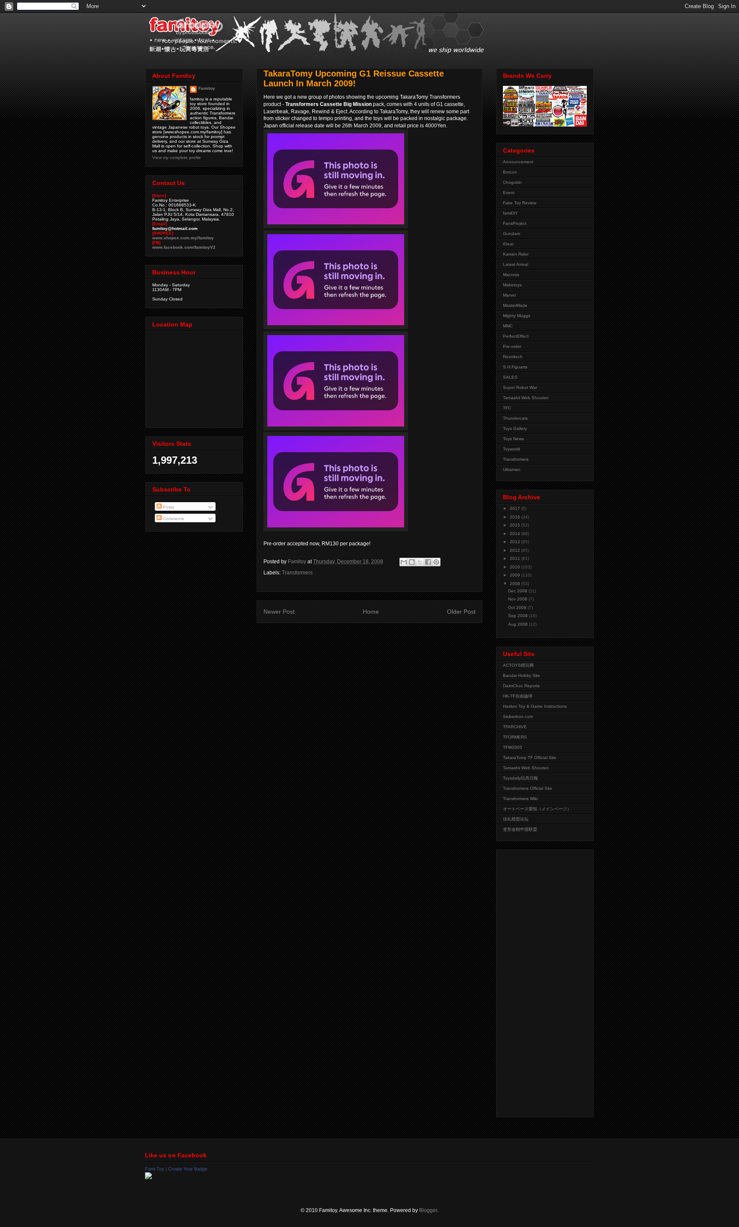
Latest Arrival (515, 264)
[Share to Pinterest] (436, 562)
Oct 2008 (518, 607)
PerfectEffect (516, 336)
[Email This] (403, 562)
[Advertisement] (537, 981)
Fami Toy (154, 1168)
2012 (515, 550)
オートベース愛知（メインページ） (537, 808)
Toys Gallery (515, 428)
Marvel (509, 295)
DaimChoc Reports (521, 685)
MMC (508, 326)
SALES (510, 377)
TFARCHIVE (515, 726)
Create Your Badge (187, 1168)
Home (371, 611)
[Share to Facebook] (428, 562)
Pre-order (512, 346)
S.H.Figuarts (515, 367)
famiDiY (510, 213)
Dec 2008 (518, 590)
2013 (515, 541)
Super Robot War (520, 387)
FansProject (514, 223)
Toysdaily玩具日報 (520, 778)
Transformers (297, 573)
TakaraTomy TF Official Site (529, 757)
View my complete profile (176, 157)
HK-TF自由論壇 (517, 696)
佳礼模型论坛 (516, 819)
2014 (515, 533)
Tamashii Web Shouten (526, 397)
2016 (515, 517)
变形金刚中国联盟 (520, 829)
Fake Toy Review (519, 202)
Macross (511, 274)
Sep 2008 (518, 615)
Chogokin (512, 182)
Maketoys (512, 284)
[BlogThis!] (412, 562)
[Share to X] (420, 562)
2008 (515, 583)
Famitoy (206, 88)
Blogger (428, 1210)
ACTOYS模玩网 (518, 665)
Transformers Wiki (520, 798)
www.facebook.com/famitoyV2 (184, 247)
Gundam (511, 233)
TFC (507, 408)
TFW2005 (512, 747)
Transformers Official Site (527, 788)
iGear (508, 243)
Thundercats (515, 418)
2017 (515, 508)
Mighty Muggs (516, 315)
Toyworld (511, 449)
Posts (168, 507)
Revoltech (513, 356)
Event (508, 192)
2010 (515, 567)
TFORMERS (515, 737)
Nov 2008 (518, 599)
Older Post (461, 611)
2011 (515, 558)
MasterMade (515, 305)
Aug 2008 (518, 624)
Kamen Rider (516, 254)
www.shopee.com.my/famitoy (183, 237)
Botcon (510, 172)
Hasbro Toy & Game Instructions (535, 706)
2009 (515, 575)
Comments (173, 518)
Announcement (518, 161)
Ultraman (511, 469)
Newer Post (279, 611)
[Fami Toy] (148, 1177)
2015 (515, 525)
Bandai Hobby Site (521, 675)
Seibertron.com (518, 716)
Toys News (513, 438)
